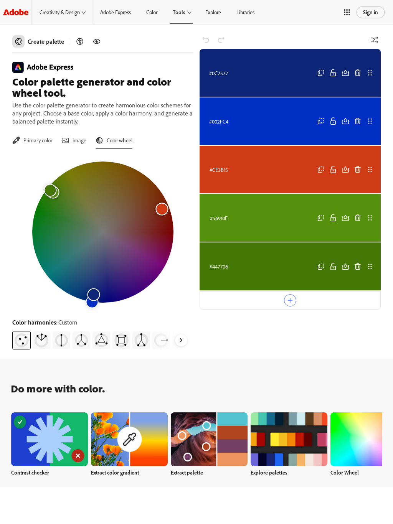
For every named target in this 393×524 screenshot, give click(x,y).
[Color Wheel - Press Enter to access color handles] (103, 232)
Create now (50, 439)
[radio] (21, 340)
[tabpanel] (102, 252)
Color (151, 12)
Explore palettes (269, 472)
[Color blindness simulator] (97, 41)
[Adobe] (15, 12)
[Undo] (206, 40)
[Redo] (221, 40)
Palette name (218, 318)
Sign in (370, 12)
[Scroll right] (181, 340)
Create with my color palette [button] (290, 341)
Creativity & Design (60, 12)
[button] (347, 12)
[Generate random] (374, 40)
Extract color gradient (115, 472)
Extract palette (187, 472)
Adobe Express (115, 12)
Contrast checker (30, 472)
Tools (179, 12)
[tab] (32, 140)
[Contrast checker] (80, 41)
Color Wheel (344, 472)
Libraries (245, 12)
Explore (213, 12)
